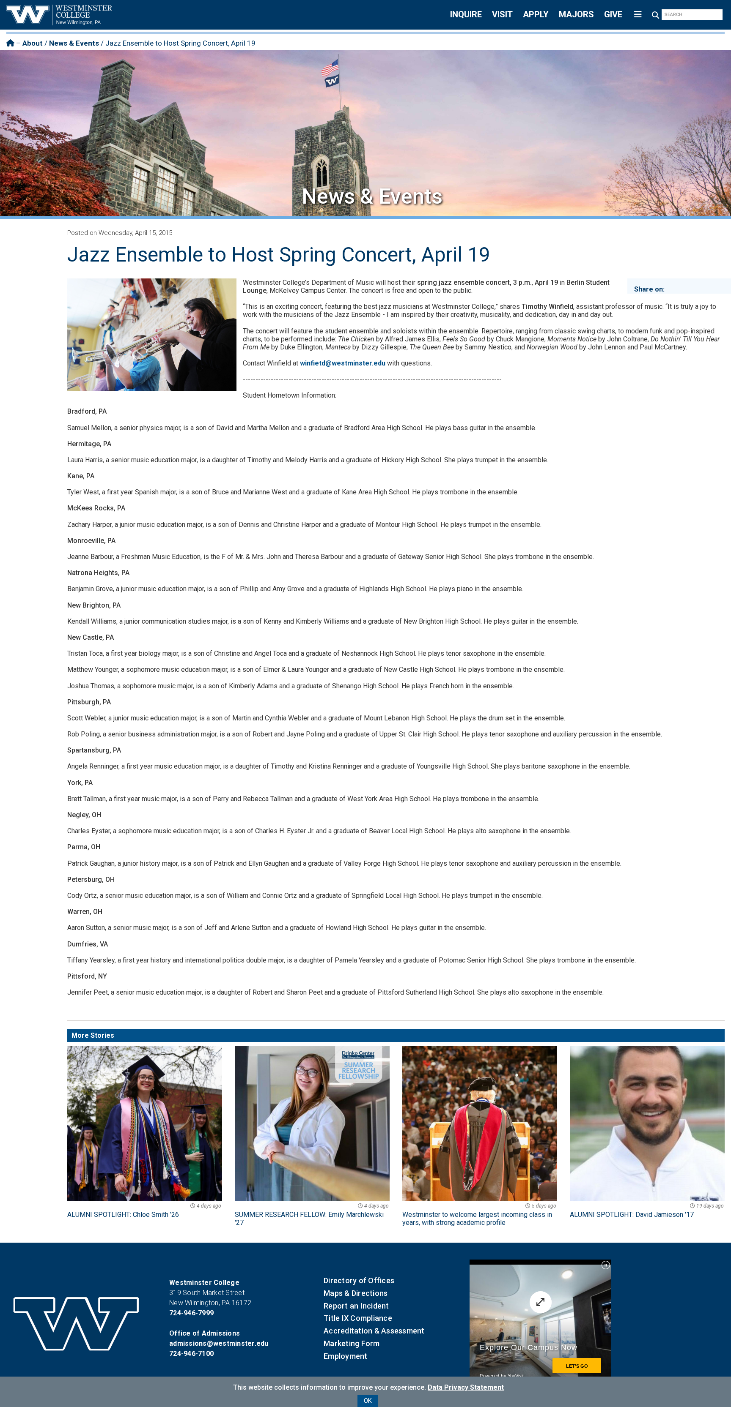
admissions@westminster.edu (219, 1343)
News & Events (74, 43)
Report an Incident (356, 1305)
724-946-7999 (191, 1313)
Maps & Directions (355, 1293)
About (32, 43)
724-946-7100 (191, 1354)
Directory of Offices (359, 1280)
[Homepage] (10, 43)
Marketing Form (352, 1343)
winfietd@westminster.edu (342, 363)
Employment (346, 1356)
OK (368, 1400)
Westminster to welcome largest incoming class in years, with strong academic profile (479, 1215)
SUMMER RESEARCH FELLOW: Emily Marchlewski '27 (312, 1215)
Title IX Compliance (358, 1318)
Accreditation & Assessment (374, 1330)
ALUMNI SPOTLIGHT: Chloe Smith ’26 (144, 1211)
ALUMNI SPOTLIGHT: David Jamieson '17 (647, 1211)
